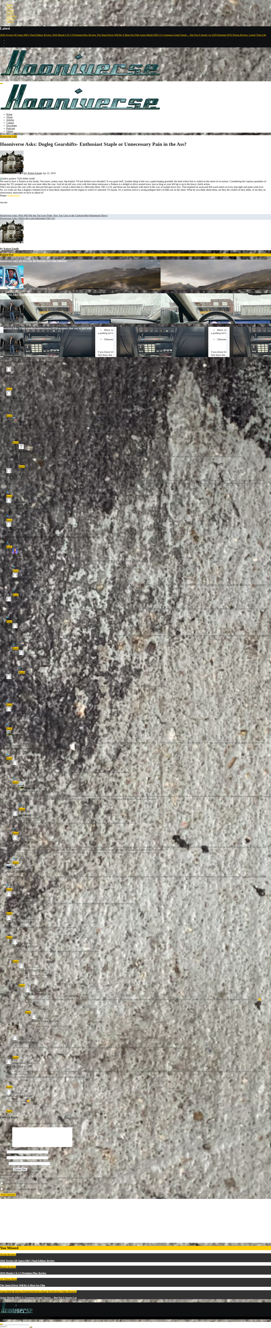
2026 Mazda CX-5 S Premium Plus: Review (23, 1273)
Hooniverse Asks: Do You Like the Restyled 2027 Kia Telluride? (33, 261)
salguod (22, 421)
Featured (27, 1291)
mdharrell (17, 734)
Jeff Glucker (30, 288)
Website (4, 1163)
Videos (9, 21)
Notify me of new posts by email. (20, 1189)
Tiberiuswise (18, 710)
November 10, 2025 (46, 288)
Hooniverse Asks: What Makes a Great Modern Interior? (30, 294)
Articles (10, 10)
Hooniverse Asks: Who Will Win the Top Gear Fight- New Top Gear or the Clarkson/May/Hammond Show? (54, 215)
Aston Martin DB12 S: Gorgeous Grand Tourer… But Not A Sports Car (38, 1297)
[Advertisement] (94, 1221)
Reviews (37, 1291)
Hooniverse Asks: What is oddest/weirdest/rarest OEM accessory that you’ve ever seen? (46, 328)
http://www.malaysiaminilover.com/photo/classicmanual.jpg (35, 748)
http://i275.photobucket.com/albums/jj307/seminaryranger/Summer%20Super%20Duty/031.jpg (53, 536)
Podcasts (10, 19)
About (9, 7)
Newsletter (11, 16)
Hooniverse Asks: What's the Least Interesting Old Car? (27, 218)
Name (3, 1151)
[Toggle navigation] (1, 83)
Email (3, 1157)
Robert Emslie (11, 248)
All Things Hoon (8, 1279)
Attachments (6, 1169)
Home (9, 4)
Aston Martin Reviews (11, 1291)
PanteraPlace (13, 195)
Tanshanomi (18, 502)
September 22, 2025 (48, 322)
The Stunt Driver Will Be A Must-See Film (22, 1285)
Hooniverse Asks (8, 136)
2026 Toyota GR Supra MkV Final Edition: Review (27, 1260)
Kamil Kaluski (31, 322)
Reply (9, 389)
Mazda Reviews (8, 1267)
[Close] (1, 1324)
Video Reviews (69, 1291)
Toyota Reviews (8, 1254)
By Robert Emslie (33, 173)
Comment (6, 1146)
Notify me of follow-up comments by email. (25, 1183)
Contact (10, 13)
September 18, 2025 (48, 355)
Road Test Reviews (51, 1291)
